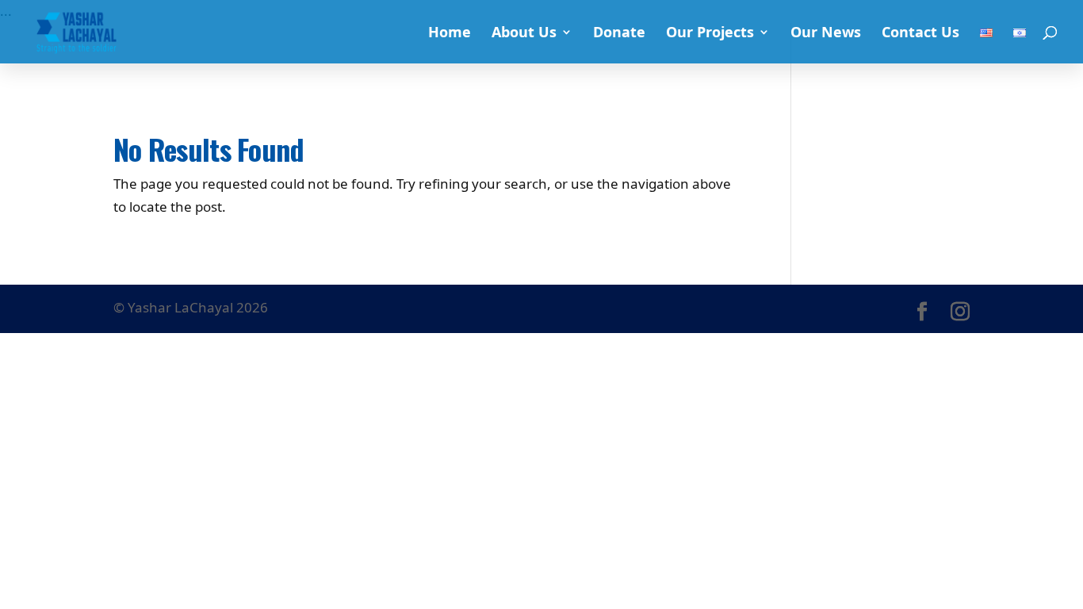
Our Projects (710, 33)
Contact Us (920, 33)
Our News (825, 33)
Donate (619, 33)
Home (449, 33)
